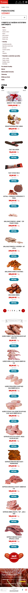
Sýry (3, 51)
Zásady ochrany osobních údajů (14, 590)
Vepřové (4, 30)
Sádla (3, 79)
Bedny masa (5, 39)
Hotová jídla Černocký (7, 71)
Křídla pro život (5, 77)
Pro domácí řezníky (6, 66)
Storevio (5, 590)
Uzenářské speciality (6, 44)
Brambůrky (4, 64)
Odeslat (24, 17)
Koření (3, 69)
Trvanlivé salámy (6, 49)
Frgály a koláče (5, 60)
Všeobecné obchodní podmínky (14, 591)
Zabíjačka (4, 53)
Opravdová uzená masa (7, 46)
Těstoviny (4, 74)
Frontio (1, 589)
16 (19, 310)
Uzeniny (4, 41)
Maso (3, 27)
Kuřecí (3, 33)
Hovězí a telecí (5, 31)
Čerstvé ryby (5, 37)
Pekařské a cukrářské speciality (11, 56)
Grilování (4, 48)
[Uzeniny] (4, 2)
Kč (2, 90)
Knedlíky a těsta (6, 62)
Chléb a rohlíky (5, 58)
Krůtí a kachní (5, 35)
